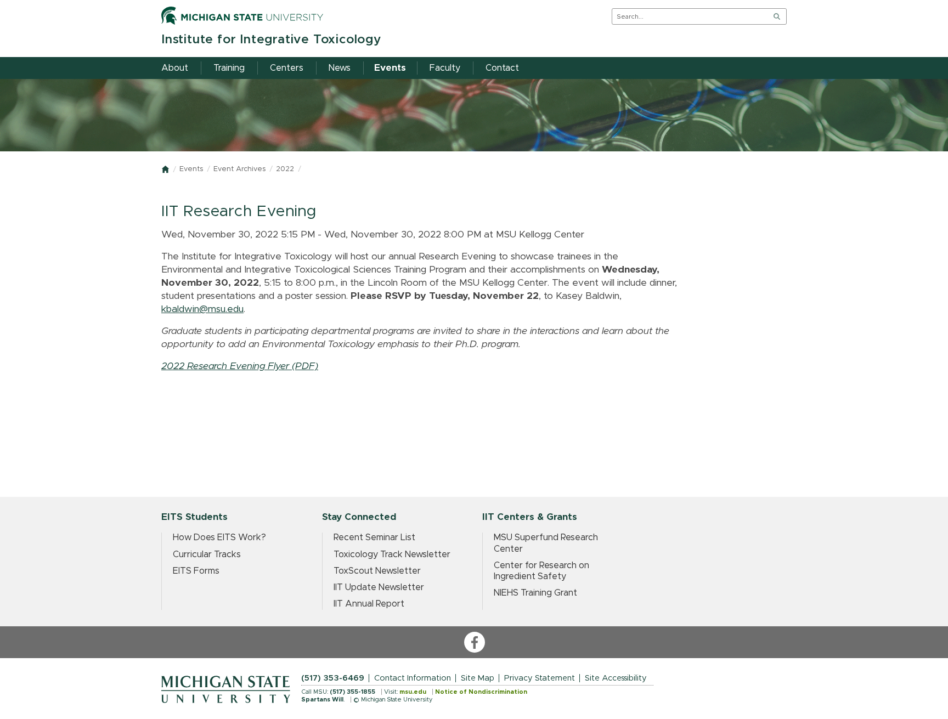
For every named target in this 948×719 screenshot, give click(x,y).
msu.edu (412, 692)
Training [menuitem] (229, 68)
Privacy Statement (539, 678)
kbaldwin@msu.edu (202, 309)
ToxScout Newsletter (377, 571)
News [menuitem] (340, 68)
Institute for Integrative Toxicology (271, 39)
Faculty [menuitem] (445, 68)
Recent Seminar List (374, 537)
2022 (285, 169)
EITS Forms (196, 571)
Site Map (477, 678)
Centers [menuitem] (286, 68)
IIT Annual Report (369, 603)
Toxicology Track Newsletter (392, 554)
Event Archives (239, 169)
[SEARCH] (777, 16)
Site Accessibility (616, 678)
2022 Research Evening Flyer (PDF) (239, 366)
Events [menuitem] (390, 68)
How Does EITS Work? (219, 537)
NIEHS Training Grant (535, 592)
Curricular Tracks (207, 554)
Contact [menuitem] (502, 68)
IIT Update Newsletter (379, 587)
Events (191, 169)
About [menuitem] (174, 68)
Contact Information (412, 678)
